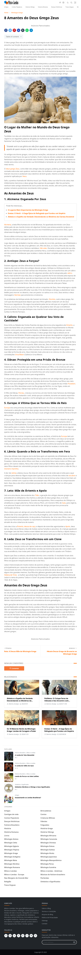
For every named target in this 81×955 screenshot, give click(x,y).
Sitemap (45, 921)
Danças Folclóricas (56, 7)
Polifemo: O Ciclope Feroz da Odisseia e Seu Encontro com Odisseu (56, 700)
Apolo (67, 526)
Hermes (17, 295)
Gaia (64, 503)
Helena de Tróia (10, 575)
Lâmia (13, 473)
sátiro (69, 273)
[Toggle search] (71, 3)
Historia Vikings (30, 7)
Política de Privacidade (50, 917)
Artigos (6, 7)
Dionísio (52, 299)
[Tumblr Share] (22, 30)
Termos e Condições (49, 911)
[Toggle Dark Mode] (68, 2)
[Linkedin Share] (18, 30)
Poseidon (71, 384)
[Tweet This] (10, 30)
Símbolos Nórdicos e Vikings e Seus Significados (32, 787)
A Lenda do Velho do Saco (24, 766)
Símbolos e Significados (22, 784)
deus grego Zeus (12, 169)
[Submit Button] (74, 942)
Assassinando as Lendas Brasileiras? (28, 798)
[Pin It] (14, 30)
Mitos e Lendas (30, 753)
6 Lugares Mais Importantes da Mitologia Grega (28, 210)
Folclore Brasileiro (20, 753)
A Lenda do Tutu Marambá (24, 755)
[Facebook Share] (6, 30)
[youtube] (22, 935)
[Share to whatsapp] (27, 30)
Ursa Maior (19, 354)
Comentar (15, 668)
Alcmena (7, 224)
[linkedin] (14, 935)
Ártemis (69, 325)
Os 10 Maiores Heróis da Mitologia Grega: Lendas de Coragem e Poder (21, 730)
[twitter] (31, 935)
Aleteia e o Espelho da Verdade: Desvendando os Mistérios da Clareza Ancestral (41, 217)
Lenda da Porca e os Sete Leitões (27, 776)
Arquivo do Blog (47, 914)
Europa (7, 407)
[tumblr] (10, 935)
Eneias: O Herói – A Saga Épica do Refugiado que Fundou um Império (36, 213)
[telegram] (6, 935)
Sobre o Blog (46, 908)
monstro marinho (11, 469)
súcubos (72, 475)
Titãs (37, 495)
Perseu (21, 393)
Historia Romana (43, 7)
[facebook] (60, 2)
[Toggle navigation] (75, 2)
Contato (44, 924)
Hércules (43, 248)
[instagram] (63, 2)
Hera (24, 176)
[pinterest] (18, 935)
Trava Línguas (69, 7)
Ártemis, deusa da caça (26, 526)
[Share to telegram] (31, 30)
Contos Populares (17, 7)
